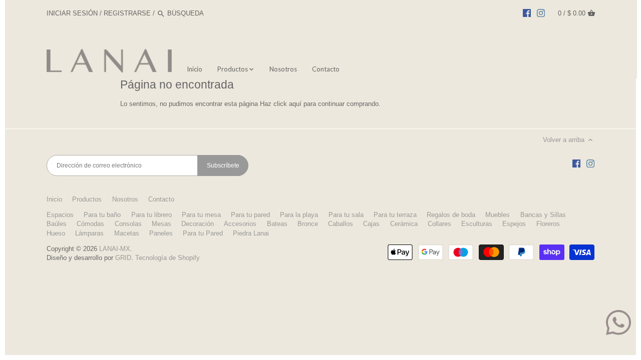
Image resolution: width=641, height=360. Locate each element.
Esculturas (476, 224)
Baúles (57, 224)
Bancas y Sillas (543, 214)
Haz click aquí (280, 104)
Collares (439, 224)
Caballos (340, 224)
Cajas (371, 224)
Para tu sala (346, 214)
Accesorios (240, 224)
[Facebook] (527, 13)
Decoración (197, 224)
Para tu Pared (203, 233)
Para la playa (299, 214)
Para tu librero (151, 214)
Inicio (54, 199)
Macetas (126, 233)
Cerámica (404, 224)
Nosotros (125, 199)
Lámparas (89, 233)
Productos (87, 199)
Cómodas (90, 224)
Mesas (161, 224)
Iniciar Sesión (72, 13)
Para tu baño (102, 214)
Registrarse (127, 13)
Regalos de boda (451, 214)
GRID (123, 258)
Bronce (307, 224)
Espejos (514, 224)
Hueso (56, 233)
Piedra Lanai (251, 233)
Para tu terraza (395, 214)
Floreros (548, 224)
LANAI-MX (114, 248)
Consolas (128, 224)
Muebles (497, 214)
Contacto (161, 199)
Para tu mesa (201, 214)
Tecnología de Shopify (167, 258)
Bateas (277, 224)
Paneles (161, 233)
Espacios (60, 214)
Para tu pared (250, 214)
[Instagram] (541, 13)
